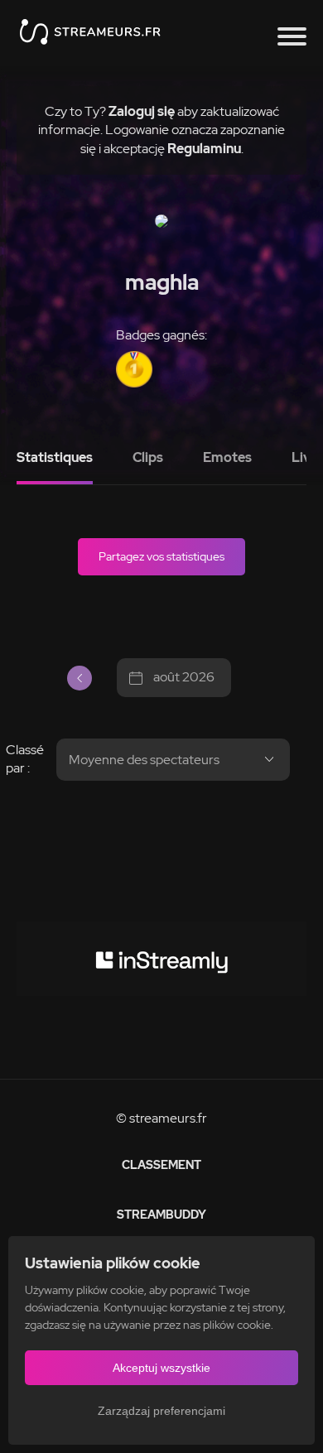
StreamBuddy (161, 1214)
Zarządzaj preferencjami (161, 1410)
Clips (148, 457)
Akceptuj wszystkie (161, 1367)
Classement (161, 1164)
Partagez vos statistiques (161, 556)
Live (305, 457)
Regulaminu (204, 148)
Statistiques (55, 457)
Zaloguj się (141, 111)
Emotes (227, 457)
